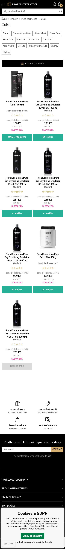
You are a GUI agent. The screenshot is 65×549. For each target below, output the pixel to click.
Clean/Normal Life (38, 46)
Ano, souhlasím (32, 535)
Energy (54, 46)
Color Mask (40, 33)
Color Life (34, 39)
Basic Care (55, 33)
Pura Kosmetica (29, 19)
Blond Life (8, 39)
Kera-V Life (8, 46)
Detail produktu (17, 137)
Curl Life (47, 39)
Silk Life (21, 46)
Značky (14, 19)
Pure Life (21, 39)
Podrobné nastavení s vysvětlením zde (32, 542)
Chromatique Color (22, 33)
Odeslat (57, 449)
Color (6, 33)
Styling (6, 52)
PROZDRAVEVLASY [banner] (22, 4)
